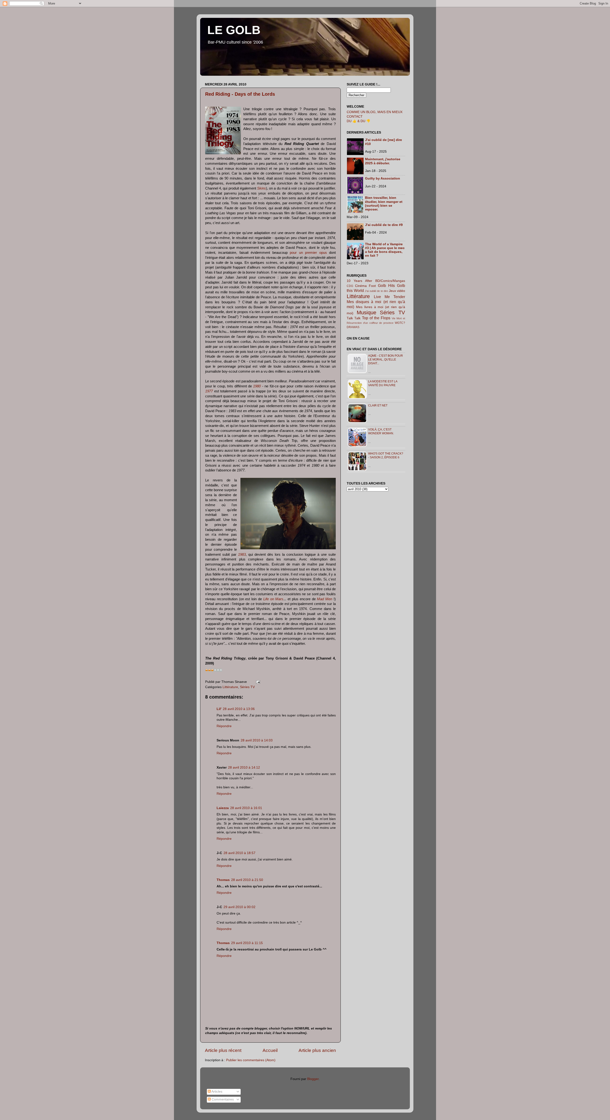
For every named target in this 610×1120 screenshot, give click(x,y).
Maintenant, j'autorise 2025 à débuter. (382, 161)
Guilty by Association (382, 178)
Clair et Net (377, 405)
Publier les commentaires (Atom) (250, 1060)
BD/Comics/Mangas (390, 281)
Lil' (219, 709)
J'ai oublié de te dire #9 (384, 225)
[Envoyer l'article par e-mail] (257, 682)
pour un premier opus (308, 253)
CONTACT (355, 116)
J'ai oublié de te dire (376, 291)
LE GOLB (233, 30)
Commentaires (222, 1099)
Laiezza (223, 808)
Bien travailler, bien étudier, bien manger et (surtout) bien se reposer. (383, 203)
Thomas (223, 880)
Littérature (230, 687)
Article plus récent (223, 1050)
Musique (366, 312)
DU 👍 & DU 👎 (358, 121)
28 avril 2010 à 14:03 (257, 740)
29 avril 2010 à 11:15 (247, 943)
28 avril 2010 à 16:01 (246, 808)
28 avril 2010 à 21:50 (247, 880)
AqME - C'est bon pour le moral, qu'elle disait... (385, 359)
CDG (350, 286)
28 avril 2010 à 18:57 (239, 853)
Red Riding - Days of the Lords (240, 94)
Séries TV (247, 687)
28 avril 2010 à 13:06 (239, 709)
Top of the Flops (376, 318)
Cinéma (361, 286)
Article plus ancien (317, 1050)
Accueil (270, 1050)
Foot (372, 286)
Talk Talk (354, 318)
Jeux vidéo (397, 291)
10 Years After (359, 281)
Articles (216, 1091)
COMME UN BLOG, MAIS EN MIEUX (374, 112)
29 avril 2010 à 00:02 (239, 907)
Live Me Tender (389, 297)
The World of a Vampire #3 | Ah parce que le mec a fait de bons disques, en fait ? (385, 250)
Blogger (313, 1079)
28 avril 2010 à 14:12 (244, 767)
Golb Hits (386, 285)
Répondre (224, 726)
